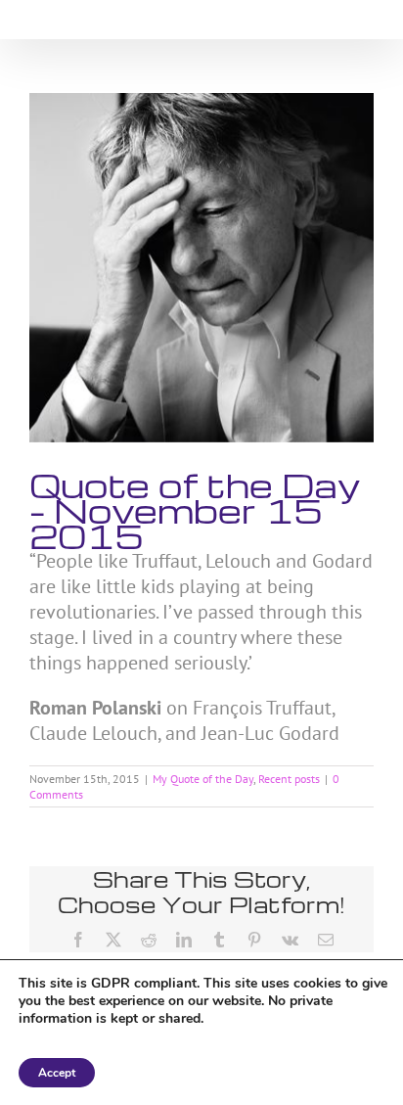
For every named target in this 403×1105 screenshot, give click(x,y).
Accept (56, 1073)
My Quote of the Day (203, 778)
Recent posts (289, 778)
